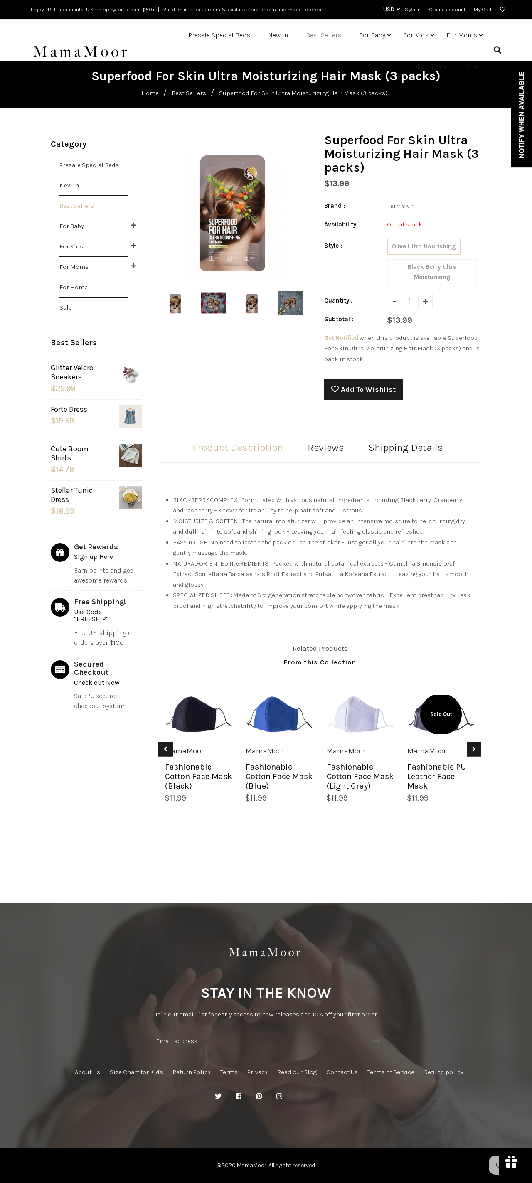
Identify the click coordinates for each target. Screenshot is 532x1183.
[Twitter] (218, 1096)
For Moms (74, 267)
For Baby (71, 226)
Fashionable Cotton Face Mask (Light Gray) (360, 776)
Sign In (413, 9)
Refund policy (443, 1072)
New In (69, 185)
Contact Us (342, 1072)
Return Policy (191, 1072)
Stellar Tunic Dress (72, 495)
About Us (87, 1072)
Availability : (342, 224)
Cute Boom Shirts (70, 453)
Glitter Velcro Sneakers (72, 372)
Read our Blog (297, 1072)
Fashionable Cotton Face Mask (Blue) (279, 776)
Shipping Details (406, 447)
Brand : (334, 205)
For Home (73, 287)
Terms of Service (390, 1072)
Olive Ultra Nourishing (424, 246)
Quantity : (338, 300)
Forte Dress (69, 409)
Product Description (237, 447)
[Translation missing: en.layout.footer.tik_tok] (320, 1096)
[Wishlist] (500, 9)
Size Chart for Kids (136, 1072)
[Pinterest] (259, 1096)
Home (150, 93)
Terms (229, 1072)
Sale (65, 307)
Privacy (257, 1072)
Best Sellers (189, 93)
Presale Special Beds (89, 165)
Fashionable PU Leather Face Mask (436, 776)
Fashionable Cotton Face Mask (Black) (198, 776)
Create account (447, 9)
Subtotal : (338, 319)
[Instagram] (279, 1096)
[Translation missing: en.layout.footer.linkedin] (299, 1096)
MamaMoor (184, 750)
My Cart (483, 9)
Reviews (326, 447)
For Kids (71, 246)
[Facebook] (238, 1096)
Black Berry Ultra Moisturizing (432, 272)
